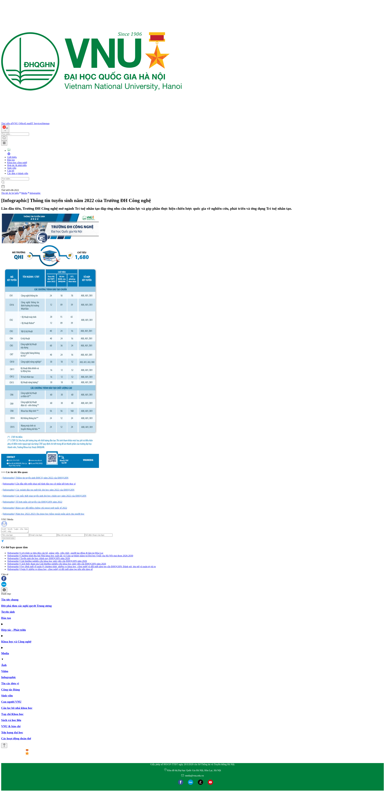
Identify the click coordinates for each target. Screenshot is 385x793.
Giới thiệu (12, 157)
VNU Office (19, 123)
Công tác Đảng (10, 689)
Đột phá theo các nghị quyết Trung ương (26, 605)
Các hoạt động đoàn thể (16, 738)
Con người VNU (11, 701)
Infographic (35, 193)
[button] (192, 579)
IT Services (36, 123)
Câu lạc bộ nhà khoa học (16, 708)
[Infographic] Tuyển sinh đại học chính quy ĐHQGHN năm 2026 (38, 558)
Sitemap (45, 123)
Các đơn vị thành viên (17, 173)
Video (4, 671)
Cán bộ (10, 170)
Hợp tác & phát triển (17, 165)
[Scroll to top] (4, 745)
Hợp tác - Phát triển (13, 629)
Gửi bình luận (8, 538)
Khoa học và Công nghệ (16, 641)
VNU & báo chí (10, 726)
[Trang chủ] (91, 120)
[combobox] (5, 129)
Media (24, 193)
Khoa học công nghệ (17, 162)
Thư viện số (7, 123)
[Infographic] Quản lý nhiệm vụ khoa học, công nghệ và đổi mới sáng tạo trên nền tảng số (50, 569)
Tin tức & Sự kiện (10, 193)
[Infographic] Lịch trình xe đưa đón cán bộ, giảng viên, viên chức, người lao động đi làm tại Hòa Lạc (55, 553)
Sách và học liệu (11, 720)
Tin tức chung (9, 599)
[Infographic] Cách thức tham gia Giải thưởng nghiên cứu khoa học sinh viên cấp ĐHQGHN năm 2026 (56, 564)
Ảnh (4, 665)
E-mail (28, 123)
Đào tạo (11, 160)
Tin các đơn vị (10, 683)
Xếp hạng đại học (12, 732)
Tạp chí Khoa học (12, 714)
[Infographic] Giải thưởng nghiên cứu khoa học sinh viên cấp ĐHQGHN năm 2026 (47, 561)
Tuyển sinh (8, 611)
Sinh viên (11, 168)
